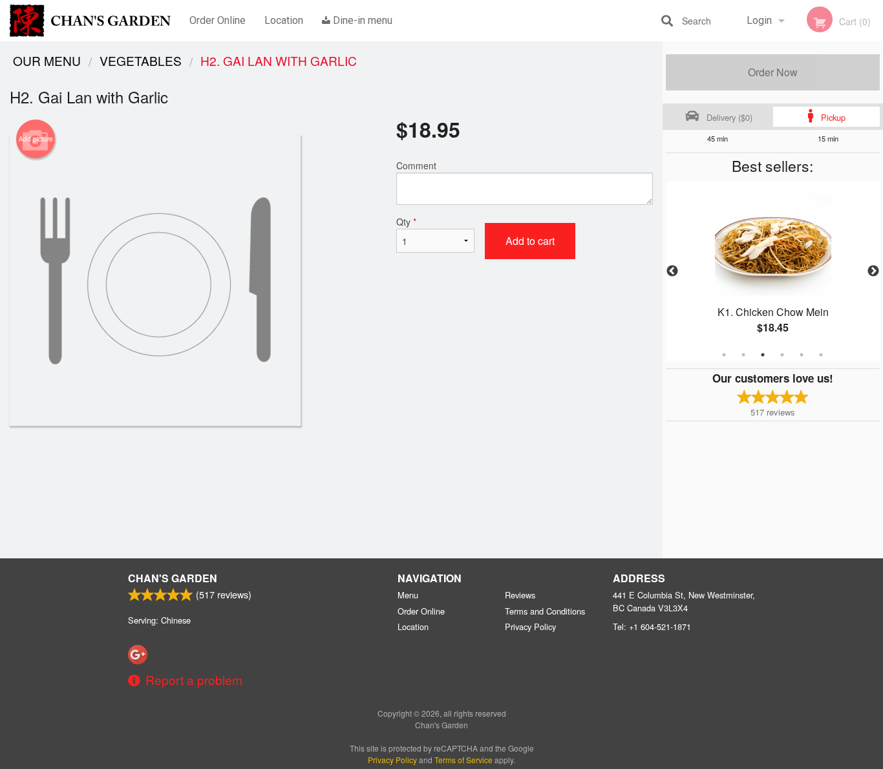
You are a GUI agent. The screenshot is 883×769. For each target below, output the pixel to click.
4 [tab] (782, 354)
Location (283, 20)
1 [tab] (724, 354)
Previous (672, 271)
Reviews (520, 595)
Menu (408, 595)
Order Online (217, 20)
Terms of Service (463, 759)
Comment (416, 165)
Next (873, 271)
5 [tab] (801, 354)
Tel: (652, 626)
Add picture (36, 138)
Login (759, 20)
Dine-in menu (361, 20)
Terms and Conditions (545, 611)
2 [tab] (743, 354)
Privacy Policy (530, 626)
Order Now (773, 72)
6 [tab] (820, 354)
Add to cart (530, 240)
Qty (406, 221)
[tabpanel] (773, 271)
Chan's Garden (172, 578)
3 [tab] (762, 354)
